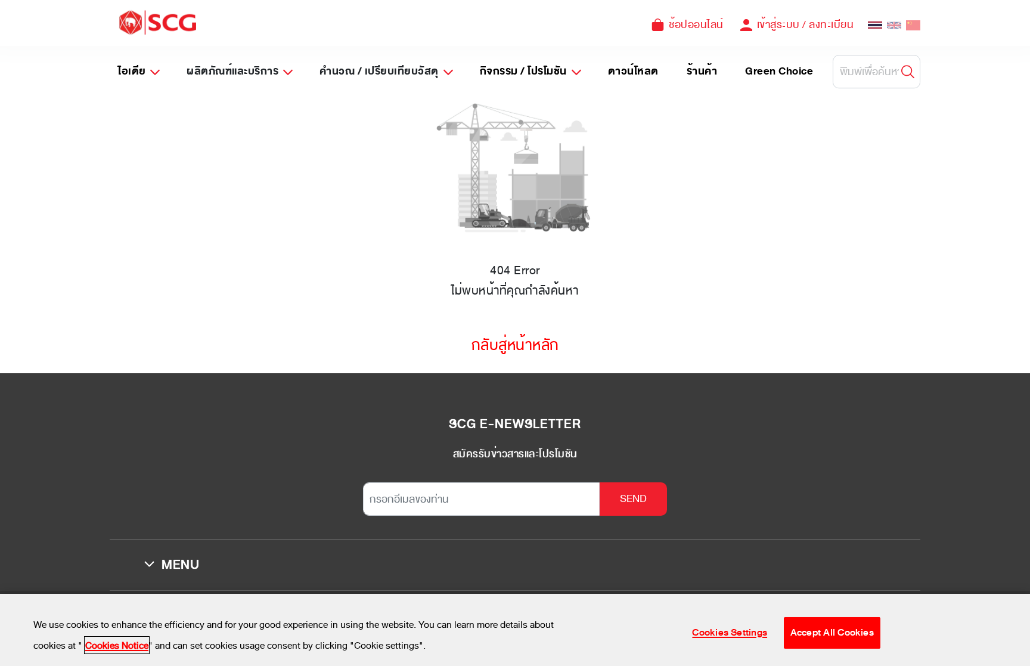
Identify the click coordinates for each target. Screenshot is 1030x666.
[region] (515, 630)
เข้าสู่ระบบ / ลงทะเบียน (805, 24)
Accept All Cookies (832, 632)
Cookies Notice (116, 645)
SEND (633, 498)
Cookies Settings (729, 632)
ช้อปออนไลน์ (696, 24)
